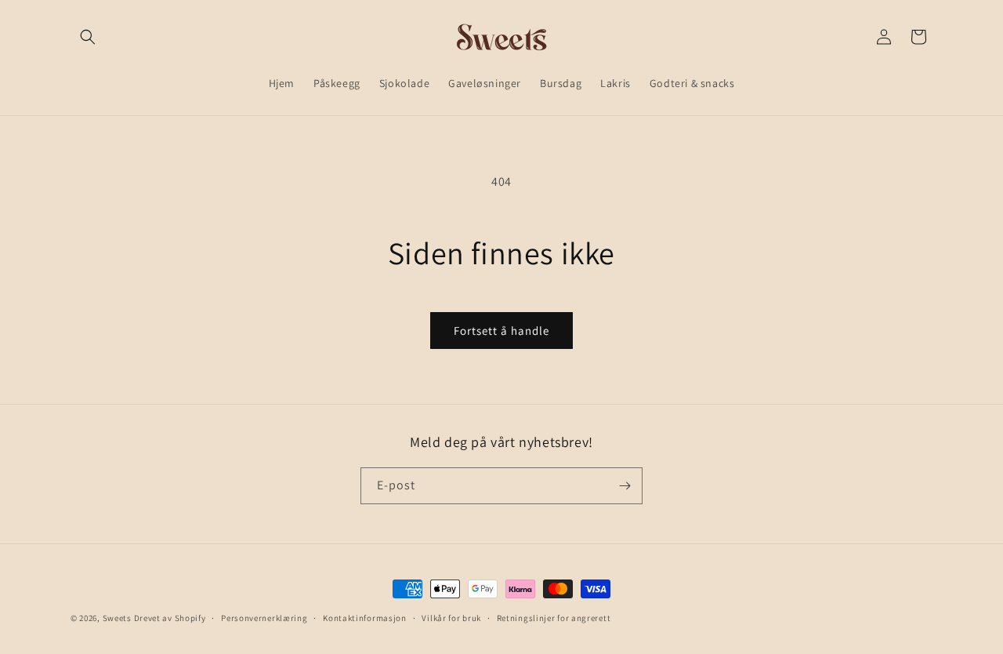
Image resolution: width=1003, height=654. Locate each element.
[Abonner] (624, 485)
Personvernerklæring (264, 617)
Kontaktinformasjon (365, 617)
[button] (88, 37)
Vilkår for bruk (451, 617)
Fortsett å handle (501, 330)
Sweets (117, 617)
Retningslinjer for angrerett (554, 617)
